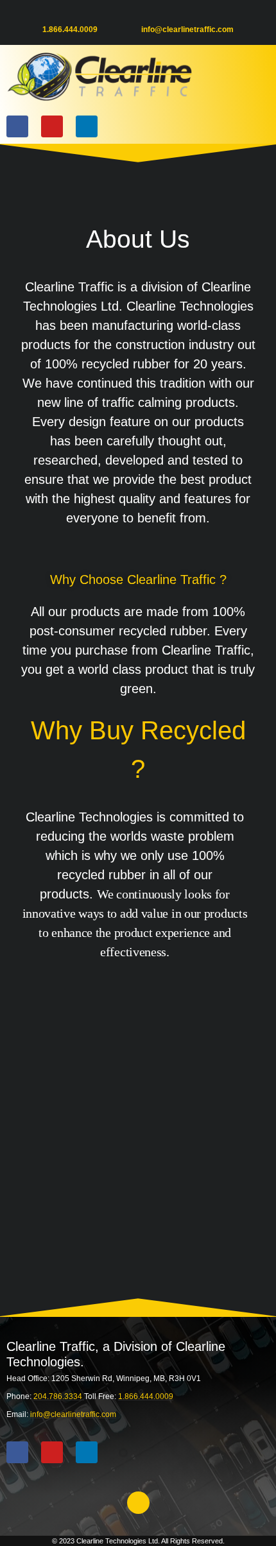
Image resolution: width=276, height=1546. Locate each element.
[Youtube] (52, 126)
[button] (256, 77)
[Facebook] (17, 126)
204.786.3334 (58, 1396)
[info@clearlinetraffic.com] (146, 16)
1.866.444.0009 (70, 29)
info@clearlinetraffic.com (187, 29)
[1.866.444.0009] (47, 16)
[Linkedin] (87, 126)
